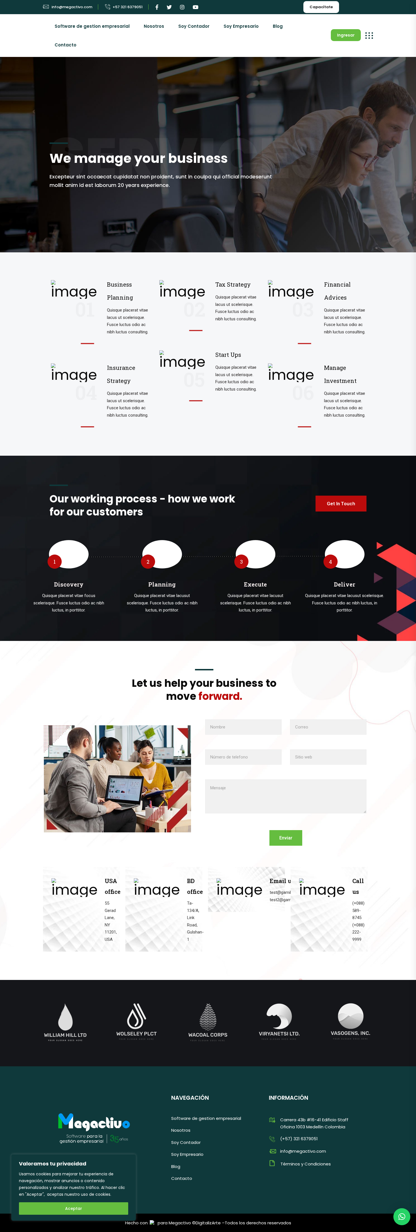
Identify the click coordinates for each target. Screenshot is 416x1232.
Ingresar (346, 35)
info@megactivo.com (72, 7)
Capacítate (321, 7)
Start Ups (228, 354)
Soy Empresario (241, 26)
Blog (278, 26)
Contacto (65, 45)
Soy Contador (193, 26)
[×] (401, 1216)
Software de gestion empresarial (92, 26)
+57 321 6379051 (128, 7)
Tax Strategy (233, 284)
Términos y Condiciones (305, 1164)
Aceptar (73, 1208)
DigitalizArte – (210, 1223)
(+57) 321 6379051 (299, 1139)
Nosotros (154, 26)
